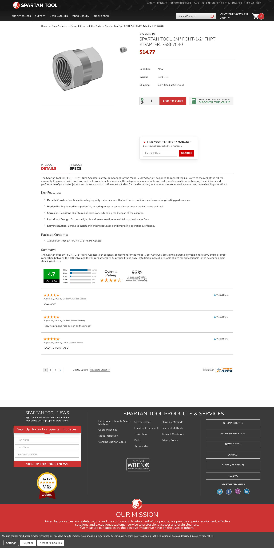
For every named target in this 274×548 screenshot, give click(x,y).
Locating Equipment (146, 428)
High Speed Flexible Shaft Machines (113, 422)
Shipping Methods (172, 422)
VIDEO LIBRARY (80, 16)
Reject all (28, 543)
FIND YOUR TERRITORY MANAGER (224, 3)
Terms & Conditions (173, 434)
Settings (11, 543)
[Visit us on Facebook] (229, 491)
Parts (137, 440)
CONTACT (162, 3)
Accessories (141, 446)
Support (40, 16)
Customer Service (233, 465)
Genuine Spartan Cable (112, 441)
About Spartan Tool (233, 433)
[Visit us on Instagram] (238, 491)
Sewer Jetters (142, 422)
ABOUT (151, 3)
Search (186, 153)
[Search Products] (212, 16)
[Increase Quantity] (142, 99)
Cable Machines (107, 429)
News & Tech (233, 444)
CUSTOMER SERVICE (180, 3)
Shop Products (21, 16)
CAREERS (199, 3)
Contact (233, 454)
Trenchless (140, 434)
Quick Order (101, 16)
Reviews (233, 475)
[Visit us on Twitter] (220, 491)
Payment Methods (172, 428)
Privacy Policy (170, 440)
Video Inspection (108, 435)
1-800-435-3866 (252, 3)
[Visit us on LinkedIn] (247, 491)
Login (223, 17)
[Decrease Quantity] (142, 102)
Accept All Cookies (51, 543)
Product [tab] (48, 167)
